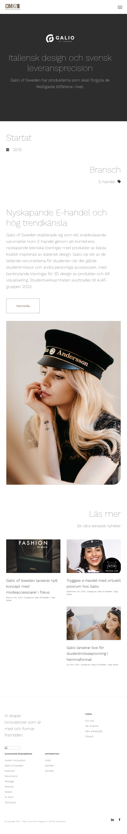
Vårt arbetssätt (93, 731)
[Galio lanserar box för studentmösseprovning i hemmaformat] (94, 623)
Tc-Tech (9, 797)
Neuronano (11, 776)
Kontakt (49, 770)
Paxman (9, 786)
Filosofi (89, 736)
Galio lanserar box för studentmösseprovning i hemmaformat (87, 653)
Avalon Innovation (15, 760)
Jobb (48, 760)
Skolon (8, 791)
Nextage (9, 781)
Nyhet (8, 600)
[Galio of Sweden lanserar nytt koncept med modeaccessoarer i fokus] (33, 556)
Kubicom (10, 770)
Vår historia (91, 726)
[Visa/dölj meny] (120, 7)
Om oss (89, 720)
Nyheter (49, 765)
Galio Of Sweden (42, 597)
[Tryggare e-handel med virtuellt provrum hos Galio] (94, 556)
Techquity (10, 802)
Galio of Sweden (14, 765)
